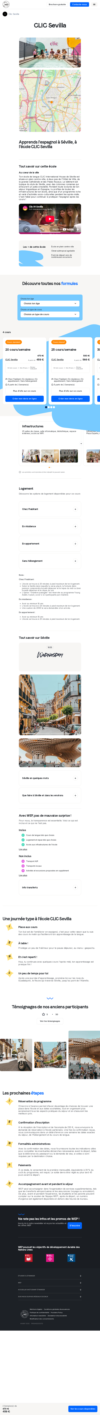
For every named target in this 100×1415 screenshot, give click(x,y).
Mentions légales (36, 1309)
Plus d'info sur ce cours (24, 391)
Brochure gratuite (57, 4)
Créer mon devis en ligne (24, 399)
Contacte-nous (79, 4)
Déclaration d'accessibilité (57, 1315)
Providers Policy (57, 1312)
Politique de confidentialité (39, 1312)
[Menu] (94, 4)
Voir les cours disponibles (82, 1409)
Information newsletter (38, 1315)
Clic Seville (14, 14)
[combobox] (50, 303)
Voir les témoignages (50, 1021)
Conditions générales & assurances (57, 1309)
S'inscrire (75, 1225)
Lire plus (23, 849)
